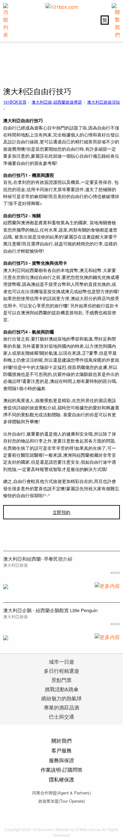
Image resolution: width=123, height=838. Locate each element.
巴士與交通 (61, 716)
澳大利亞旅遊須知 (103, 102)
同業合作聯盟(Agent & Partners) (61, 793)
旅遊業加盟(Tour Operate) (61, 801)
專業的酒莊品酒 (61, 707)
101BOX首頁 (14, 102)
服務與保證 (61, 760)
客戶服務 (61, 750)
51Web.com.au (88, 829)
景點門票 (61, 680)
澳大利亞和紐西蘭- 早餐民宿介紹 (37, 558)
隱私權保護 (61, 779)
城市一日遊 (61, 661)
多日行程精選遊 (61, 670)
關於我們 (61, 740)
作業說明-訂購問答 (62, 769)
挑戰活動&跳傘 (62, 689)
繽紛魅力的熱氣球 (61, 698)
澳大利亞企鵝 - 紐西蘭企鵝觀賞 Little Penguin (50, 610)
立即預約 (61, 512)
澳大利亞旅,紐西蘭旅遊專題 (57, 102)
